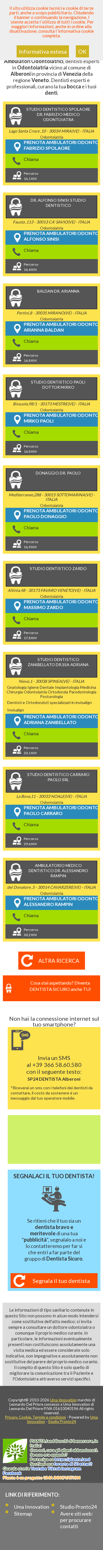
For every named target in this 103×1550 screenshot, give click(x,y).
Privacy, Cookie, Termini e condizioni (35, 1417)
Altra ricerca (58, 960)
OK (82, 51)
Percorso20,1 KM (31, 750)
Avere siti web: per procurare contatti (76, 1519)
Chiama (31, 159)
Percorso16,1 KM (31, 176)
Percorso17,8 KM (31, 635)
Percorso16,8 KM (31, 358)
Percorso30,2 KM (31, 932)
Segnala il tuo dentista (61, 1280)
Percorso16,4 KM (31, 267)
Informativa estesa (43, 51)
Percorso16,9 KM (31, 544)
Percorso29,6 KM (31, 841)
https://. (72, 1459)
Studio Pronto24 (62, 1421)
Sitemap (23, 1513)
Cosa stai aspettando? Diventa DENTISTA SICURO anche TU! (60, 986)
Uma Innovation (63, 1400)
